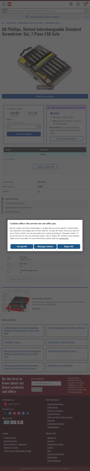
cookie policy (63, 238)
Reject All (68, 246)
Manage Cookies (45, 246)
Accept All (22, 246)
